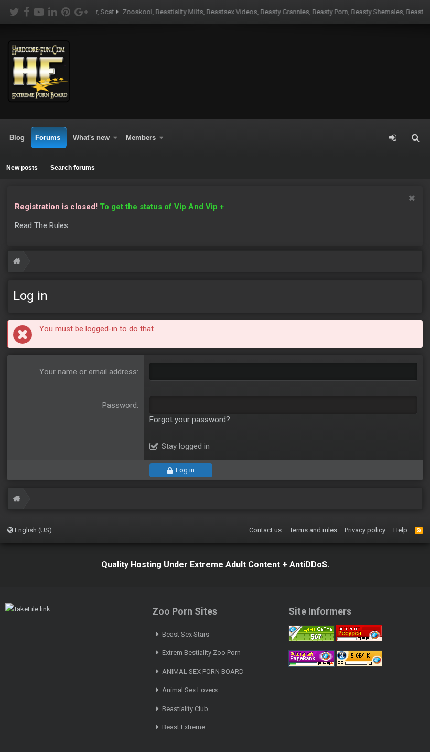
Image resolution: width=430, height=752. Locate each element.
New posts (22, 167)
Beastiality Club (185, 709)
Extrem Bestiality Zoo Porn (201, 653)
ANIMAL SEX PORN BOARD (203, 671)
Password (119, 405)
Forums (47, 138)
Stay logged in (186, 446)
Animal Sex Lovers (190, 690)
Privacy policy (365, 530)
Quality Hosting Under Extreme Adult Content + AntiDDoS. (215, 565)
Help (400, 530)
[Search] (415, 137)
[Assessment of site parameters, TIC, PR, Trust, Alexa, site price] (359, 664)
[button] (115, 137)
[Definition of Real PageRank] (311, 664)
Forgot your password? (189, 419)
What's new (91, 138)
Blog (17, 138)
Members (141, 138)
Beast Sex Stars (185, 634)
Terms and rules (313, 530)
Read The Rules (41, 225)
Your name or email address (88, 372)
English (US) (32, 530)
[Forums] (16, 262)
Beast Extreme (183, 727)
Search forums (72, 167)
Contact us (265, 530)
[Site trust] (359, 639)
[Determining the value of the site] (311, 639)
